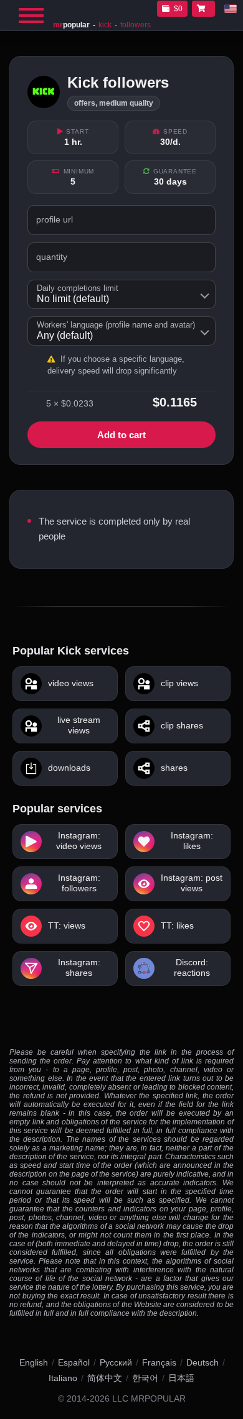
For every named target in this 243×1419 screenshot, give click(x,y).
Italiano (63, 1378)
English (33, 1362)
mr (71, 25)
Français (159, 1362)
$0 (178, 8)
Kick (105, 25)
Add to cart (121, 434)
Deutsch (202, 1362)
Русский (116, 1362)
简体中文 (104, 1378)
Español (74, 1362)
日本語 (181, 1378)
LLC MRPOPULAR (149, 1398)
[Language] (230, 8)
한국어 (145, 1378)
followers (135, 25)
